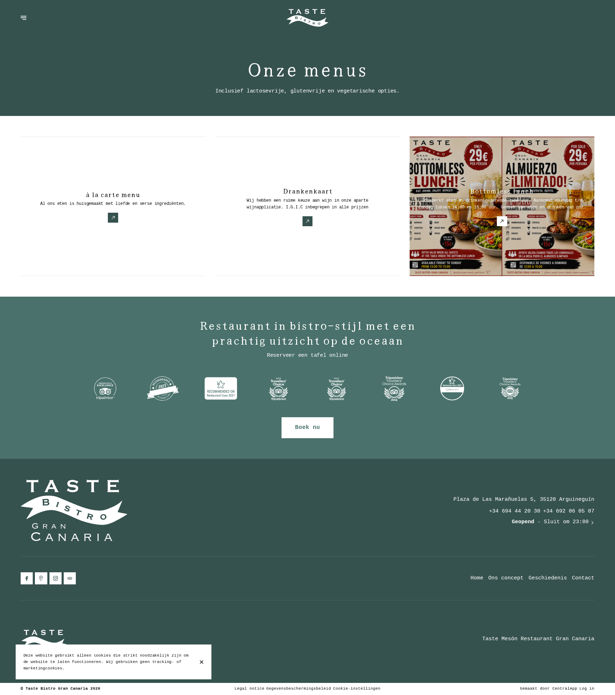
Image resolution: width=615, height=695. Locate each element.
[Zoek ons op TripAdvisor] (70, 578)
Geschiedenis (548, 578)
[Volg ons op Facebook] (27, 578)
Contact (583, 578)
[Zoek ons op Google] (41, 578)
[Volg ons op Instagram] (55, 578)
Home (477, 578)
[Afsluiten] (201, 662)
